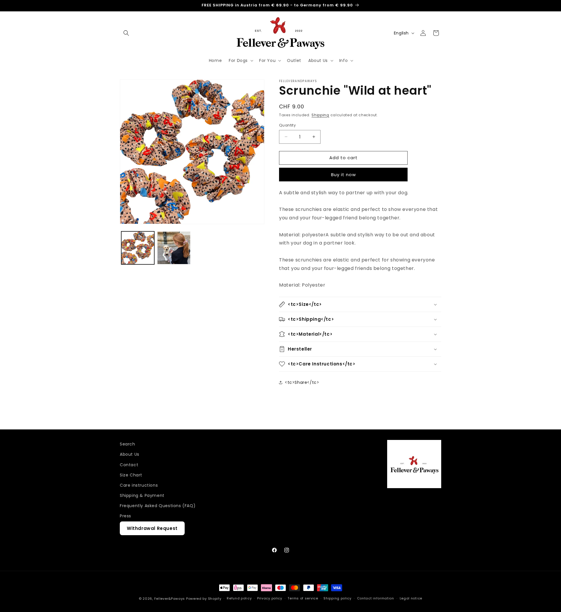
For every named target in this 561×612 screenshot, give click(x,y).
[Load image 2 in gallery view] (173, 247)
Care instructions (139, 485)
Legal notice (411, 598)
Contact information (375, 598)
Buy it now (343, 174)
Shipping (320, 114)
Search (127, 444)
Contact (129, 465)
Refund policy (239, 598)
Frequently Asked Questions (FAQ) (157, 506)
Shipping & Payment (142, 495)
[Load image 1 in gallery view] (137, 247)
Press (125, 516)
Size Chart (131, 475)
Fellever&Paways (169, 598)
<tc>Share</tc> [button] (302, 382)
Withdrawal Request (152, 528)
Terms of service (303, 598)
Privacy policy (269, 598)
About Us (129, 454)
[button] (126, 33)
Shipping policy (337, 598)
